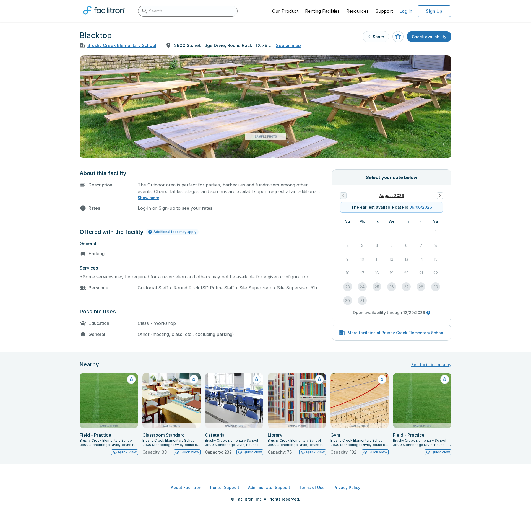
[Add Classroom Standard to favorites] (193, 379)
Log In (405, 11)
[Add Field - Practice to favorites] (131, 379)
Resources (357, 11)
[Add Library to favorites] (319, 379)
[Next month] (440, 195)
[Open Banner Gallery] (265, 106)
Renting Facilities (322, 11)
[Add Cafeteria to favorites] (256, 379)
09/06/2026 (420, 207)
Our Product (285, 11)
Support (384, 11)
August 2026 (391, 195)
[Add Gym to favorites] (382, 379)
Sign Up (434, 11)
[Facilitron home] (104, 16)
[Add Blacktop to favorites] (398, 36)
